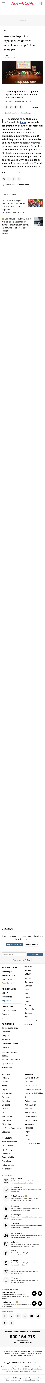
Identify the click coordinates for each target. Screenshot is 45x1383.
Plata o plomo (30, 1101)
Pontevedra (29, 1009)
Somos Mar (7, 1120)
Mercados (28, 1128)
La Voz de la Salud (32, 1078)
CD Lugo (6, 1153)
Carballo (28, 986)
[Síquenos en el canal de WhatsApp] (5, 1323)
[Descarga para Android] (40, 1293)
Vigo (26, 1017)
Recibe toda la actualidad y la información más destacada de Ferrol (24, 1253)
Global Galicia (30, 1085)
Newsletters (7, 997)
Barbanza (28, 982)
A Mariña (28, 974)
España (5, 1089)
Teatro (25, 173)
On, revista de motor (33, 1143)
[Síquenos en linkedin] (25, 1316)
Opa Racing (7, 1149)
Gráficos (5, 1113)
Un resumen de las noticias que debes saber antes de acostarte (26, 1189)
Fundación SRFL (26, 1351)
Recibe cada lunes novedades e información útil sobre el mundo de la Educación (25, 1208)
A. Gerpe (5, 233)
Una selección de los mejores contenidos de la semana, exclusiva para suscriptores (24, 1198)
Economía (6, 1085)
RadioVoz (7, 1353)
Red (26, 1097)
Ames (23, 122)
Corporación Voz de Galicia (11, 1351)
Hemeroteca (7, 979)
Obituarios (6, 1124)
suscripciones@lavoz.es (22, 1342)
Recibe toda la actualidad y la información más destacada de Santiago (24, 1263)
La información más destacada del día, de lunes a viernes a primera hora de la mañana (25, 1181)
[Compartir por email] (11, 107)
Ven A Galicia (30, 1105)
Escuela (27, 1139)
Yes (26, 1136)
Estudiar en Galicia (32, 1089)
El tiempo (6, 1132)
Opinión (5, 1097)
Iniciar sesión (32, 944)
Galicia (5, 1082)
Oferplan (5, 1036)
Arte (20, 173)
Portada (5, 1078)
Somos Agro (7, 1116)
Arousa (27, 978)
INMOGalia (6, 1039)
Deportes (6, 1101)
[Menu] (3, 3)
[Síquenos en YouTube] (32, 1316)
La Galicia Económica (11, 1128)
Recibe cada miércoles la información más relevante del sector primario (26, 1217)
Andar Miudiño (8, 1157)
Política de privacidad (20, 1378)
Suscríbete (7, 983)
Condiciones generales (13, 1380)
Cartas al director (9, 1010)
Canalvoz (22, 1353)
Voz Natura (31, 1353)
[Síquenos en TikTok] (38, 1316)
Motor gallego (8, 1169)
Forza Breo (6, 1161)
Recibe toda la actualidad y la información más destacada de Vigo (24, 1271)
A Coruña (28, 970)
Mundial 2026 (8, 1138)
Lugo (26, 1001)
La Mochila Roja (31, 1116)
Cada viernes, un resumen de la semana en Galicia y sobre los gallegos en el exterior (26, 1235)
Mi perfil (5, 993)
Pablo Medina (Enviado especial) (13, 212)
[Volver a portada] (23, 3)
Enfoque (28, 1109)
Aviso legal (7, 1378)
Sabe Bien (28, 1082)
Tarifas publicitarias (10, 1028)
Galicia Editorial (28, 1355)
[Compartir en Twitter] (21, 107)
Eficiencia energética (11, 1059)
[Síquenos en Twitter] (11, 1316)
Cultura (5, 1109)
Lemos (27, 997)
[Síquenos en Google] (11, 1323)
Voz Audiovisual (37, 1351)
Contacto (5, 1047)
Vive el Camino (31, 1113)
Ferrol (27, 993)
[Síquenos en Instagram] (18, 1316)
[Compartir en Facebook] (16, 107)
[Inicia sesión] (41, 3)
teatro (22, 132)
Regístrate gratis (14, 944)
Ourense (28, 1005)
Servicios (6, 1032)
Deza (26, 990)
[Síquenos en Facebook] (5, 1316)
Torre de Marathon (9, 1142)
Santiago (28, 1013)
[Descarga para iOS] (34, 1293)
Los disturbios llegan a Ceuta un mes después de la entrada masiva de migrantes (13, 205)
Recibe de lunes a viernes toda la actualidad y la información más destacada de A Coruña (25, 1244)
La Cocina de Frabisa (33, 1093)
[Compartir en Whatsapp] (6, 107)
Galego (28, 960)
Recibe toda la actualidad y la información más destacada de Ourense (24, 1280)
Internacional (7, 1093)
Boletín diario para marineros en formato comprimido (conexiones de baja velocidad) (26, 1225)
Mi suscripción (8, 971)
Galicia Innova (30, 1120)
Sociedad (6, 1105)
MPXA (20, 1355)
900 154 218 (22, 1336)
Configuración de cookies (31, 1380)
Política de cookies (35, 1378)
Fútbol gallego (8, 1165)
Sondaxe (15, 1353)
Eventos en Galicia (10, 1043)
